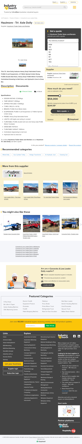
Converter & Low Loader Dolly (29, 18)
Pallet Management (46, 358)
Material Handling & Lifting (48, 342)
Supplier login (13, 369)
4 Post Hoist (7, 302)
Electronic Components (30, 366)
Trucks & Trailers (14, 18)
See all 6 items (28, 173)
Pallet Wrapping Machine (30, 311)
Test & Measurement (46, 369)
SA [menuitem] (50, 52)
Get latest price (39, 23)
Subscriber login (13, 373)
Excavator (26, 306)
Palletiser (45, 301)
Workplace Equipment (47, 398)
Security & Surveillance (47, 366)
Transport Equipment (46, 372)
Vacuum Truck (66, 309)
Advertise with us (8, 354)
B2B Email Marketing (9, 348)
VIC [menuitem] (50, 47)
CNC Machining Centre (11, 310)
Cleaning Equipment (29, 345)
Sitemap (5, 359)
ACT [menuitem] (50, 59)
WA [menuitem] (50, 55)
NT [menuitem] (50, 57)
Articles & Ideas (7, 340)
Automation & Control (30, 337)
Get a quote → (63, 111)
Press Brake (46, 304)
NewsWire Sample (8, 351)
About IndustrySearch (9, 342)
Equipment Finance (29, 304)
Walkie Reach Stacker (68, 311)
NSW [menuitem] (50, 45)
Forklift (25, 309)
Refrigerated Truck (48, 309)
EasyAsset (65, 391)
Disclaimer (50, 119)
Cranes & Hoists (28, 358)
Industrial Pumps (28, 387)
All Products (4, 18)
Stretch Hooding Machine (69, 304)
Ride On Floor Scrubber (49, 311)
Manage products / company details (56, 145)
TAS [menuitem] (50, 62)
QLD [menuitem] (50, 50)
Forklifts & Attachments (30, 374)
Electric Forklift (27, 301)
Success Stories (7, 357)
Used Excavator (66, 306)
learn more (47, 285)
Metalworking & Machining (48, 345)
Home (4, 337)
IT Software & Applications (31, 395)
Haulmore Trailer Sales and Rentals (18, 26)
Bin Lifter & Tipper (9, 304)
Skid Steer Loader (67, 301)
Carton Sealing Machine (11, 307)
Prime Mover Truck (48, 306)
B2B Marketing (7, 345)
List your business (13, 364)
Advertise (73, 2)
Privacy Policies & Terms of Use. (36, 437)
